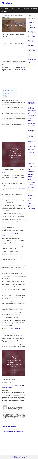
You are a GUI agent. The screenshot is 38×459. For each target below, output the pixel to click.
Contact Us (16, 456)
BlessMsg (7, 3)
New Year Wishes (31, 187)
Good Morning (25, 8)
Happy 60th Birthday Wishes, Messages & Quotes (31, 132)
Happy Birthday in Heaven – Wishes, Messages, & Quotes (31, 122)
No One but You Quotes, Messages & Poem (31, 45)
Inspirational (30, 180)
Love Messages (33, 8)
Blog (28, 154)
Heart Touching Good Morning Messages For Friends (32, 61)
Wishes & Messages (4, 11)
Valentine (29, 203)
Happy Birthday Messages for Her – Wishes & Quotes (31, 40)
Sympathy (29, 198)
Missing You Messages (32, 185)
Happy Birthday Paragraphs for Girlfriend (30, 136)
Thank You (6, 8)
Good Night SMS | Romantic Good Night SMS (32, 141)
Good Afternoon (31, 171)
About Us (12, 456)
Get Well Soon (14, 15)
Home (2, 8)
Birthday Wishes (31, 152)
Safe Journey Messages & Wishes (9, 426)
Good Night (13, 8)
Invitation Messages (31, 182)
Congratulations (30, 158)
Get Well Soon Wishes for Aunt (8, 424)
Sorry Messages (31, 195)
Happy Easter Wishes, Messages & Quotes (10, 428)
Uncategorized (30, 201)
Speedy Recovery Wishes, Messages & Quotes (11, 433)
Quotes (29, 193)
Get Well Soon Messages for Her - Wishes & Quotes (12, 431)
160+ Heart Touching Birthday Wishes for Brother (31, 127)
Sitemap (25, 456)
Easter (29, 160)
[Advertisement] (14, 53)
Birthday (19, 8)
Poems (29, 189)
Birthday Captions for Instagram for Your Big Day (32, 112)
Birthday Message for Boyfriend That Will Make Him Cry (32, 117)
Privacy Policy (21, 456)
